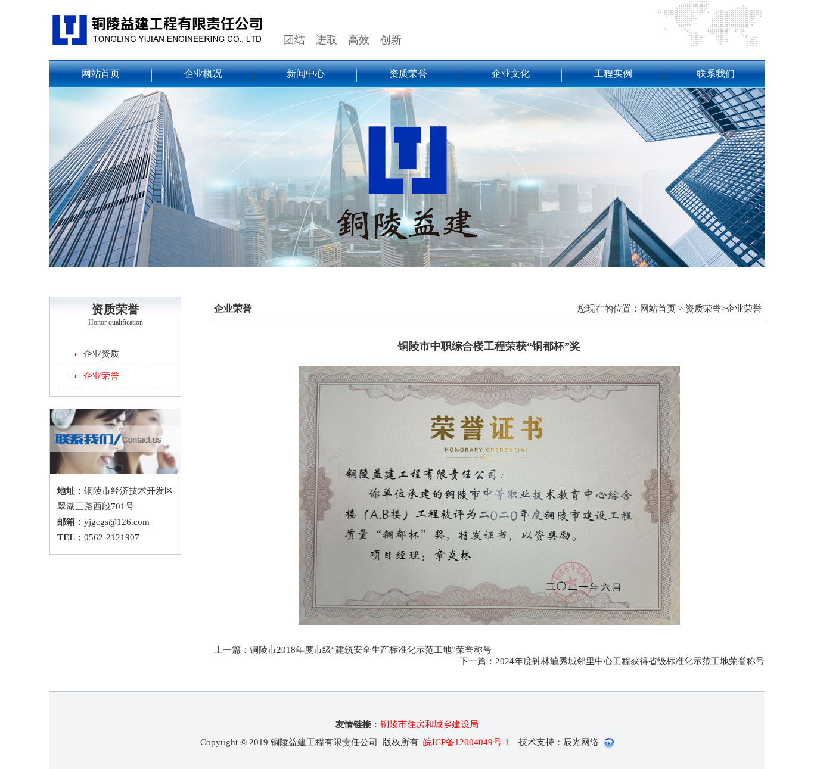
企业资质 (101, 354)
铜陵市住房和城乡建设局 (429, 724)
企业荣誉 (101, 376)
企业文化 (511, 74)
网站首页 (101, 74)
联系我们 (716, 74)
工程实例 (613, 74)
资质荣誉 (408, 74)
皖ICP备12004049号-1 (466, 742)
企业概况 (203, 74)
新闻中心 (306, 74)
